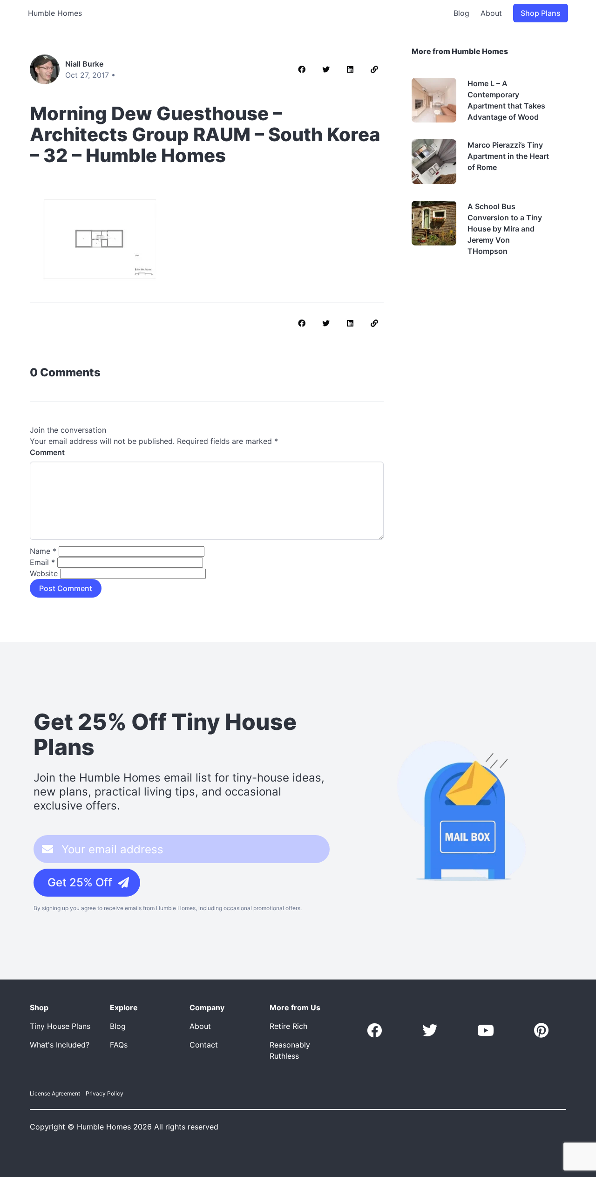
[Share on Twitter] (326, 69)
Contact (204, 1044)
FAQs (119, 1044)
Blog (461, 13)
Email (42, 562)
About (491, 13)
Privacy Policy (104, 1093)
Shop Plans (541, 13)
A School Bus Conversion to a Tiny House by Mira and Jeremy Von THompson (504, 229)
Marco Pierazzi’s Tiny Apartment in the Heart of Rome (508, 156)
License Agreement (55, 1093)
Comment (47, 452)
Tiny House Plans (60, 1026)
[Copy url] (374, 69)
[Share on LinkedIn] (350, 69)
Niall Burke (84, 63)
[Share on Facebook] (301, 69)
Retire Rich (288, 1026)
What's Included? (59, 1044)
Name (43, 551)
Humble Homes (55, 13)
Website (44, 573)
